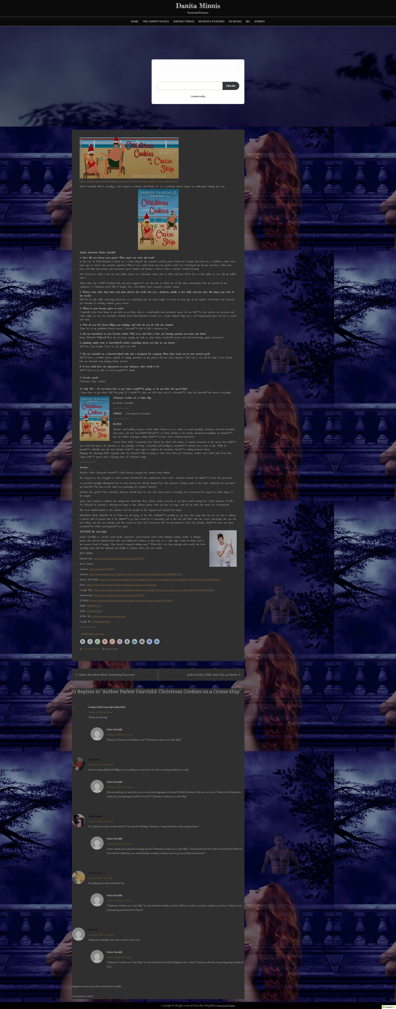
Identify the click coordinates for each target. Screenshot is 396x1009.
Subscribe (231, 85)
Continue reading (198, 96)
